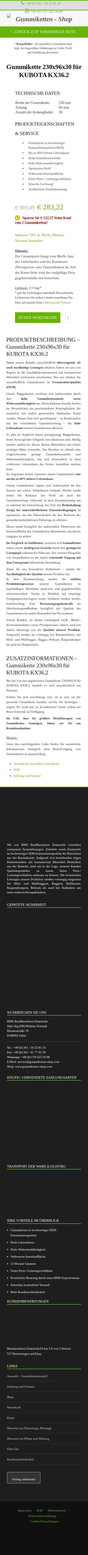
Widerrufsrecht (57, 1510)
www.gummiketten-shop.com (33, 1066)
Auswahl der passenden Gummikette (36, 763)
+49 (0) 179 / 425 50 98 (47, 11)
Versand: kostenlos (28, 241)
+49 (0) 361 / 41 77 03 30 (29, 1052)
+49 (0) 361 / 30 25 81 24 (43, 3)
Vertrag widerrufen (23, 1479)
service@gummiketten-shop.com (38, 1062)
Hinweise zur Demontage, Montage (29, 1428)
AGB (16, 769)
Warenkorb (14, 1407)
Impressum (24, 1510)
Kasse (10, 1418)
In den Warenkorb (38, 318)
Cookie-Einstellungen (44, 1521)
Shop (10, 1397)
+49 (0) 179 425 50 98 (35, 1057)
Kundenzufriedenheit (20, 1459)
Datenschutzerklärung (42, 1516)
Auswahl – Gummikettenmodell (27, 1376)
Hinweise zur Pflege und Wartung (28, 1438)
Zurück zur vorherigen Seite (44, 32)
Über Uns (13, 1449)
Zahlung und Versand (56, 302)
